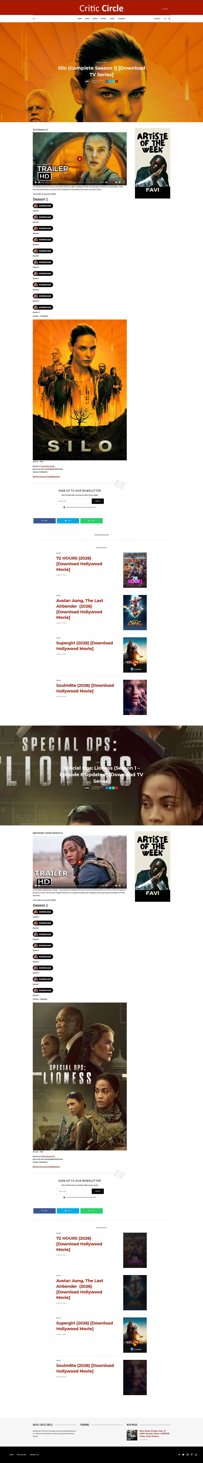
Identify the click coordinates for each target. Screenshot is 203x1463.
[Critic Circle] (101, 8)
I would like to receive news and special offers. (81, 507)
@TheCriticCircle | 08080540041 (46, 477)
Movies (98, 62)
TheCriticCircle (98, 80)
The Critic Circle (48, 466)
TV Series (104, 62)
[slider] (68, 182)
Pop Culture (21, 1455)
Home (11, 1455)
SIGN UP (97, 501)
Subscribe (165, 9)
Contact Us (34, 1455)
